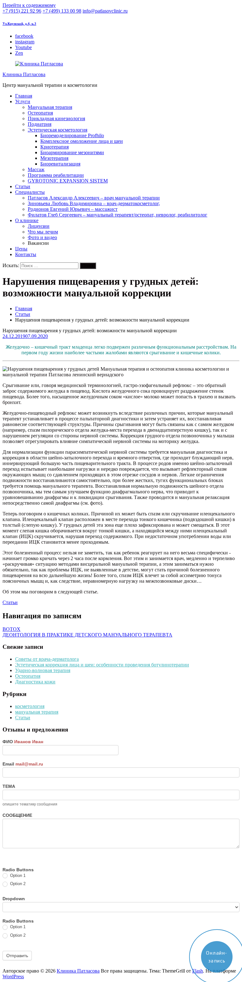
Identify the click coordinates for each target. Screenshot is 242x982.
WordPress (13, 976)
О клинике (26, 220)
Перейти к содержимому (29, 5)
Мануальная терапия (50, 107)
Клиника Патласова (24, 74)
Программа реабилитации (56, 175)
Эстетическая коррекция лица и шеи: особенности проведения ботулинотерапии (102, 664)
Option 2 (17, 883)
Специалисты (30, 192)
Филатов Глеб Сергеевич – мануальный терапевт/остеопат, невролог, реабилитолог (117, 214)
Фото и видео (42, 237)
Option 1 (17, 875)
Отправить (17, 955)
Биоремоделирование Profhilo (72, 135)
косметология (29, 706)
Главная (23, 95)
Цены (21, 248)
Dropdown (14, 898)
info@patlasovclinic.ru (105, 11)
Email (23, 763)
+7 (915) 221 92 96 (22, 11)
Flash (197, 971)
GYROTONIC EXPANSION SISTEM (68, 180)
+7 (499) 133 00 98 (62, 11)
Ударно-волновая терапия (42, 670)
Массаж (36, 169)
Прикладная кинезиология (56, 118)
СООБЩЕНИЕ (17, 815)
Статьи (22, 186)
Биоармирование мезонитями (72, 152)
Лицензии (38, 226)
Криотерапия (54, 146)
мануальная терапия (36, 712)
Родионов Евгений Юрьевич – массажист (73, 209)
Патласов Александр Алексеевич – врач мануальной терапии (94, 197)
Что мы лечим (43, 231)
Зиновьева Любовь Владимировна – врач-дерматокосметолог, (94, 203)
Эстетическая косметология (57, 129)
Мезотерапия (54, 158)
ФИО (23, 741)
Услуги (22, 101)
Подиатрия (39, 124)
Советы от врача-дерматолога (47, 659)
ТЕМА (9, 786)
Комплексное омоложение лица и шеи (81, 141)
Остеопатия (40, 112)
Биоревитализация (60, 163)
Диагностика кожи (35, 681)
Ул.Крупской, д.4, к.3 (19, 23)
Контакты (25, 254)
